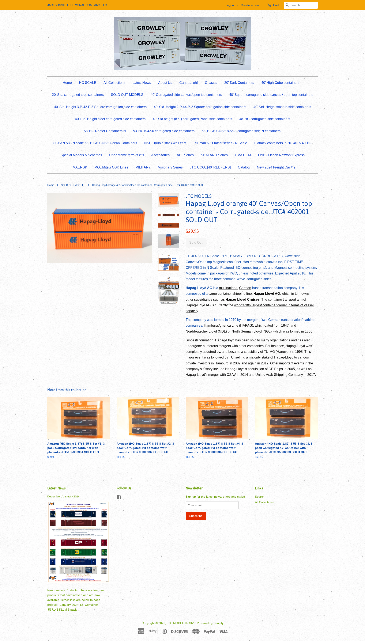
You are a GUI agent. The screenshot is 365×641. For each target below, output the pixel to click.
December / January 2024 (63, 496)
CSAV (231, 374)
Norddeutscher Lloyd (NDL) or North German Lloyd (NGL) (229, 331)
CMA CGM (243, 155)
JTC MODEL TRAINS (181, 623)
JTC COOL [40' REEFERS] (210, 167)
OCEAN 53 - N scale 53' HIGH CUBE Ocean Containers (95, 143)
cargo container (220, 293)
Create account (251, 5)
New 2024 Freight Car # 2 (276, 167)
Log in (230, 5)
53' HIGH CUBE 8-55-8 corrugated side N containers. (241, 131)
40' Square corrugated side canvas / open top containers (271, 94)
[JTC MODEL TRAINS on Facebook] (119, 497)
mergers (225, 346)
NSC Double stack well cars (165, 143)
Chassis (211, 82)
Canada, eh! (188, 82)
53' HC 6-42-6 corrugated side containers (164, 131)
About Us (165, 82)
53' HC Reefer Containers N (105, 131)
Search (259, 496)
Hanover (283, 351)
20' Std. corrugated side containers (78, 94)
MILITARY (143, 167)
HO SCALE (87, 82)
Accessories (160, 155)
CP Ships (275, 369)
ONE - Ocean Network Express (281, 155)
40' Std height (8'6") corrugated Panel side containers (192, 119)
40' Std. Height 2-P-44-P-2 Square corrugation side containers (200, 107)
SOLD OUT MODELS (127, 94)
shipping (239, 293)
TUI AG (269, 351)
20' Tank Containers (239, 82)
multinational (228, 288)
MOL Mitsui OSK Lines (111, 167)
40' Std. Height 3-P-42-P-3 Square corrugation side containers (100, 107)
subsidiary (251, 351)
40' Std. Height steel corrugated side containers (110, 119)
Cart (276, 5)
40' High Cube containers (280, 82)
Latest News (141, 82)
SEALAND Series (214, 155)
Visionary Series (170, 167)
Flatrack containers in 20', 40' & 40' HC (283, 143)
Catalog (244, 167)
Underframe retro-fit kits (126, 155)
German (245, 288)
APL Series (185, 155)
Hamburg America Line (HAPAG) (228, 325)
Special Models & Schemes (81, 155)
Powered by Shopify (210, 623)
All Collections (114, 82)
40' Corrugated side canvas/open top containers (186, 94)
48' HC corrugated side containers (264, 119)
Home (67, 82)
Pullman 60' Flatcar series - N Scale (220, 143)
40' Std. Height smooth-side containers (282, 107)
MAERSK (80, 167)
